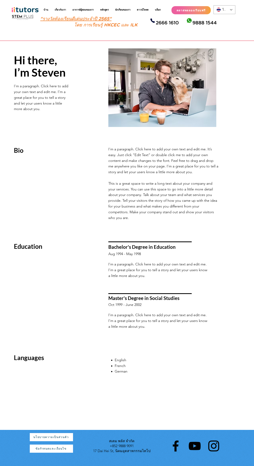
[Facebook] (175, 446)
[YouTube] (194, 446)
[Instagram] (213, 446)
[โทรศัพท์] (152, 20)
